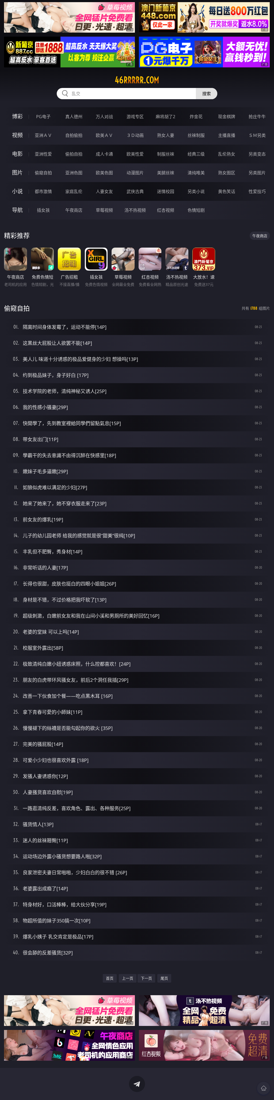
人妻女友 (104, 191)
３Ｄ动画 (135, 135)
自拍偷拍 (73, 135)
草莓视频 (104, 210)
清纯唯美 (196, 173)
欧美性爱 (135, 154)
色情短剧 (196, 210)
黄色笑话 (226, 191)
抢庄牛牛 (257, 117)
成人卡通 (104, 154)
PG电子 (43, 117)
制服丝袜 (165, 154)
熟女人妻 (165, 135)
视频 (17, 135)
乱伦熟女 (226, 154)
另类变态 (257, 154)
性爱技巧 (257, 191)
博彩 (17, 116)
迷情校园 (165, 191)
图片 (17, 172)
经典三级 (196, 154)
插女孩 (43, 210)
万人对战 (104, 117)
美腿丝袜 (165, 173)
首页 (109, 978)
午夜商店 (73, 210)
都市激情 (43, 191)
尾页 (164, 978)
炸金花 (196, 117)
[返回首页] (263, 1088)
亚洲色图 (73, 173)
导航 (17, 210)
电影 (17, 153)
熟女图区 (226, 173)
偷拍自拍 (73, 154)
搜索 (206, 94)
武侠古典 (135, 191)
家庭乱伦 (73, 191)
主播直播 (226, 135)
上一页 (127, 978)
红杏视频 (165, 210)
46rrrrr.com (137, 80)
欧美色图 (104, 173)
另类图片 (257, 173)
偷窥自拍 (43, 173)
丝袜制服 (196, 135)
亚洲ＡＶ (43, 135)
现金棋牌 (226, 117)
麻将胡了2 (165, 117)
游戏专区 (135, 117)
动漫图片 (135, 173)
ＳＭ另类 (257, 135)
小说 (17, 191)
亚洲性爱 (43, 154)
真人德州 (73, 117)
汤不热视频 (135, 210)
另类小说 (196, 191)
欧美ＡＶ (104, 135)
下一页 (146, 978)
